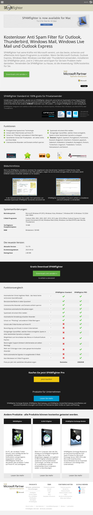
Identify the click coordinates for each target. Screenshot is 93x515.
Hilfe (49, 492)
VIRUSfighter (33, 500)
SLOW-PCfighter (33, 494)
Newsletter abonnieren (49, 496)
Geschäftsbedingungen (52, 506)
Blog (49, 494)
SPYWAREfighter (33, 501)
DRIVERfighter (32, 498)
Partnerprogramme (66, 487)
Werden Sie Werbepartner (65, 496)
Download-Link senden (16, 75)
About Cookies (29, 506)
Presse (49, 491)
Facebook (82, 487)
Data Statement (40, 506)
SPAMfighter (33, 492)
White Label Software (65, 498)
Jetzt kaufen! (70, 506)
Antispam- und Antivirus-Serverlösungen (33, 488)
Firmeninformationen (49, 487)
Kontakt (49, 489)
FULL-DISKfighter (33, 496)
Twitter (83, 489)
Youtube (83, 491)
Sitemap (63, 506)
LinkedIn (83, 492)
